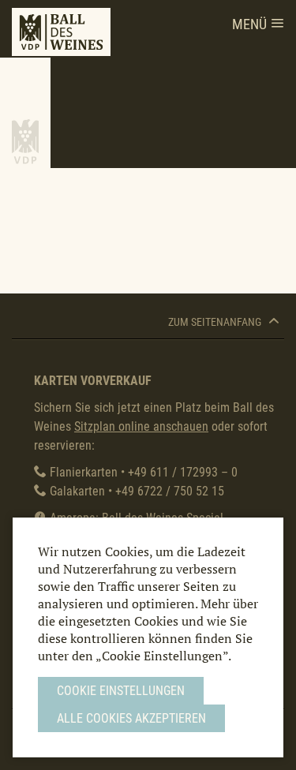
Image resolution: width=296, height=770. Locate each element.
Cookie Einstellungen (121, 690)
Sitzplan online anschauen (141, 426)
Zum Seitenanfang (216, 322)
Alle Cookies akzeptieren (131, 718)
